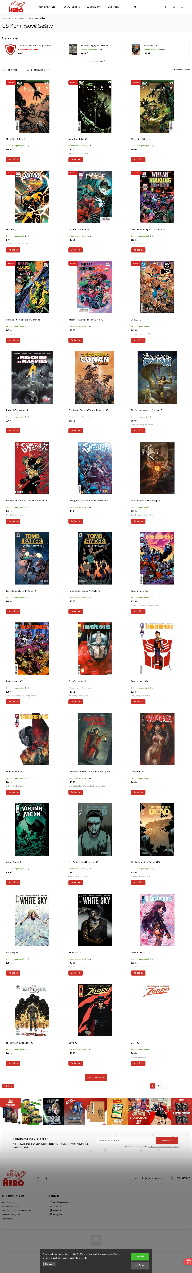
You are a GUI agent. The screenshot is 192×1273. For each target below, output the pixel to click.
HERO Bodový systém (11, 1214)
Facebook (38, 1178)
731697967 (183, 1178)
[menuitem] (48, 7)
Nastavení (49, 1264)
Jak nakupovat (8, 1202)
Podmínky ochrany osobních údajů (16, 1210)
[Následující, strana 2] (158, 1086)
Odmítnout (140, 1265)
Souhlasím (139, 1256)
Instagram (45, 1178)
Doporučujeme (38, 69)
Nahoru (9, 1086)
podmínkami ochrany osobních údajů (163, 1147)
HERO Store (7, 1218)
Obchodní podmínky (10, 1206)
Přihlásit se (167, 1140)
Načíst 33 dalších (96, 1077)
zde (85, 1258)
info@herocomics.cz (152, 1178)
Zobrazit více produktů (96, 61)
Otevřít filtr (9, 70)
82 (164, 1086)
